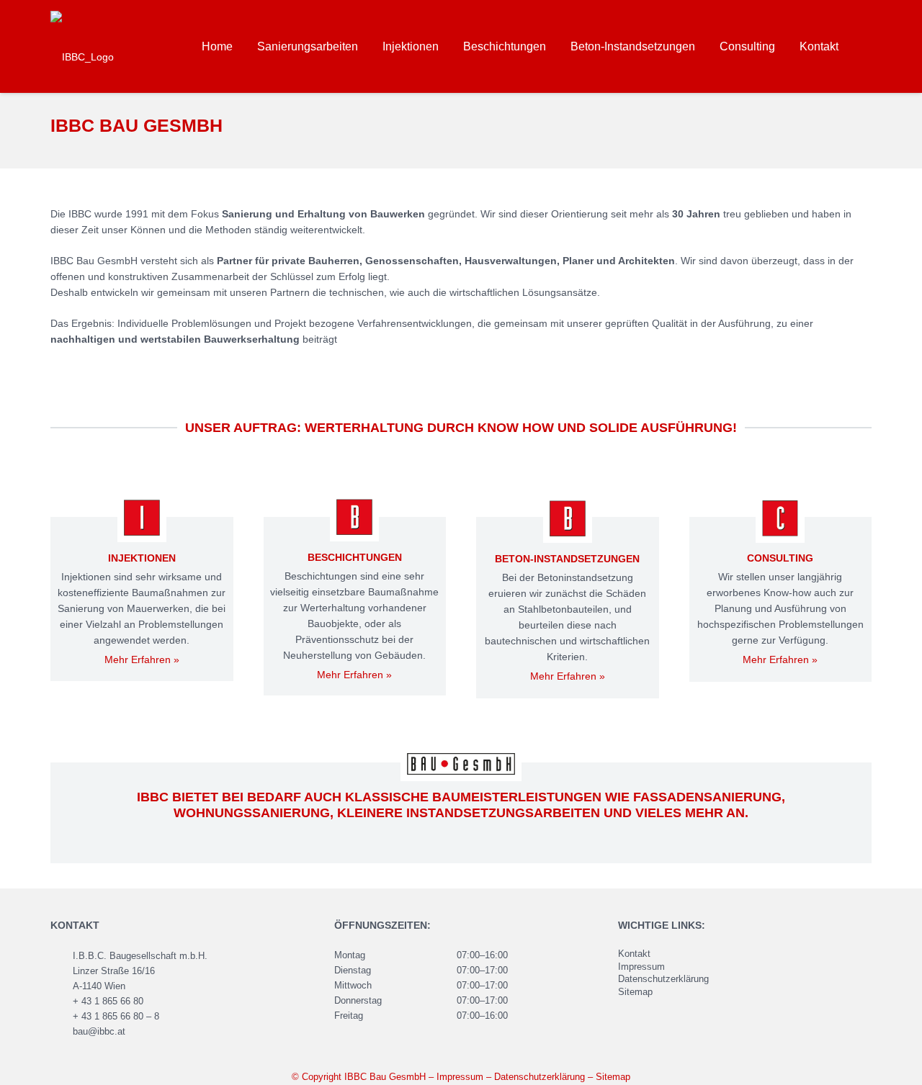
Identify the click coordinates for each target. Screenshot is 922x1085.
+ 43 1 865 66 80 (108, 1001)
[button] (864, 46)
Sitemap (635, 992)
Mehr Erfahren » (141, 659)
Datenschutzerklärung (663, 979)
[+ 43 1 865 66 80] (61, 1002)
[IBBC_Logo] (82, 47)
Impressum (641, 967)
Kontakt (634, 954)
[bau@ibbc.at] (61, 1032)
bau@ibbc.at (99, 1032)
